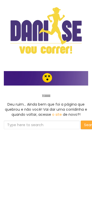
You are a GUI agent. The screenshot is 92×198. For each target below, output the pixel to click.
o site (57, 114)
